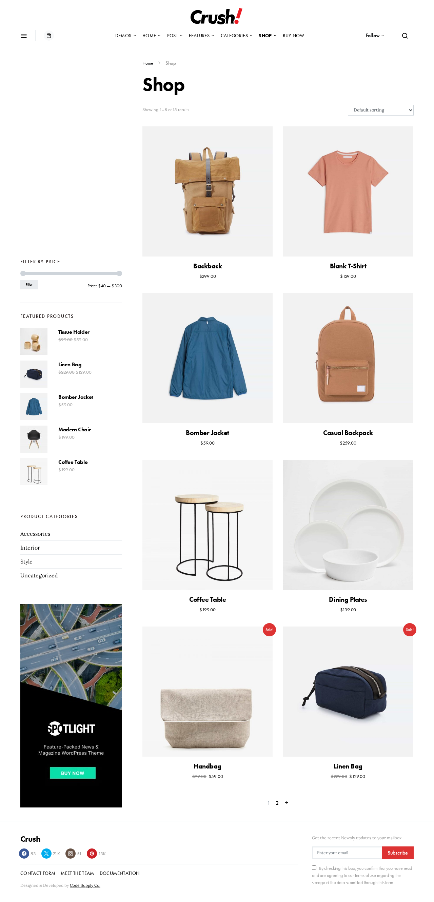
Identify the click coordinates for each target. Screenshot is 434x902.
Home (149, 36)
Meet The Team (77, 873)
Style (26, 561)
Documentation (120, 873)
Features (199, 36)
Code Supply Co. (85, 885)
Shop (265, 36)
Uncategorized (39, 575)
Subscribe (398, 852)
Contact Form (37, 873)
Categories (234, 36)
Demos (123, 36)
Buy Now (293, 36)
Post (172, 36)
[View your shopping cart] (49, 35)
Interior (30, 547)
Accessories (35, 533)
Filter (29, 284)
